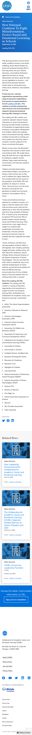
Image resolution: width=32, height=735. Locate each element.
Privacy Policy (7, 670)
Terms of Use (7, 662)
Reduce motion (25, 732)
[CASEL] (4, 633)
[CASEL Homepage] (9, 6)
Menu (28, 9)
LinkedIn (23, 677)
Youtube (10, 677)
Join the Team (7, 666)
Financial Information (8, 707)
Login (28, 2)
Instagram (29, 677)
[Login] (27, 2)
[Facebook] (8, 420)
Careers (4, 710)
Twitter (16, 677)
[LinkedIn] (12, 420)
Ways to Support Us (7, 721)
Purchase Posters (7, 725)
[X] (3, 420)
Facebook (3, 677)
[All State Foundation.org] (16, 690)
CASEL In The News (15, 482)
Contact (4, 718)
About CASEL (7, 657)
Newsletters (5, 714)
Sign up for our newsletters (16, 599)
